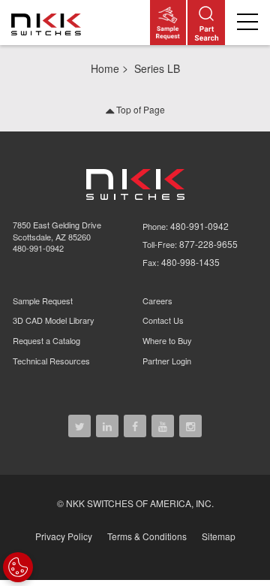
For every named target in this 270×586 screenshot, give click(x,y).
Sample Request (43, 301)
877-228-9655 (208, 243)
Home (105, 68)
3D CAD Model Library (53, 320)
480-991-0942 (38, 248)
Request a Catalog (46, 340)
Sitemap (219, 536)
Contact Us (163, 320)
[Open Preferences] (18, 567)
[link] (48, 22)
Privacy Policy (63, 536)
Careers (157, 301)
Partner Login (166, 361)
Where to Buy (167, 340)
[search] (206, 22)
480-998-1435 (190, 261)
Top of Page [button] (139, 109)
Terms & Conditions (147, 536)
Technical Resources (51, 361)
